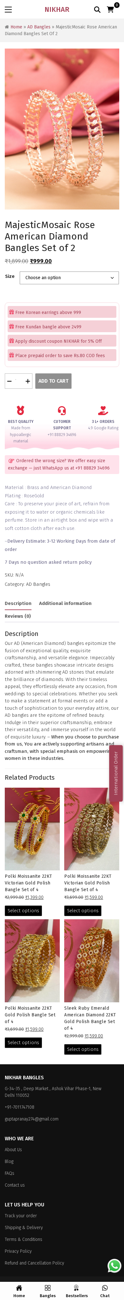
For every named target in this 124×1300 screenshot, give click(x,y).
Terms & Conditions (23, 1239)
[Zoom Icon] (62, 129)
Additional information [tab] (65, 603)
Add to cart (53, 381)
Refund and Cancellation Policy (34, 1263)
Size (10, 276)
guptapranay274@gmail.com (32, 1119)
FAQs (9, 1173)
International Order (116, 773)
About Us (13, 1149)
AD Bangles (39, 27)
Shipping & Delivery (24, 1227)
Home (16, 27)
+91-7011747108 (19, 1107)
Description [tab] (18, 603)
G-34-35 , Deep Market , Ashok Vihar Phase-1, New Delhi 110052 (53, 1092)
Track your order (21, 1216)
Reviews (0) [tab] (18, 616)
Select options (23, 911)
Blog (9, 1161)
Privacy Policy (18, 1251)
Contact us (15, 1185)
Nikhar (57, 9)
